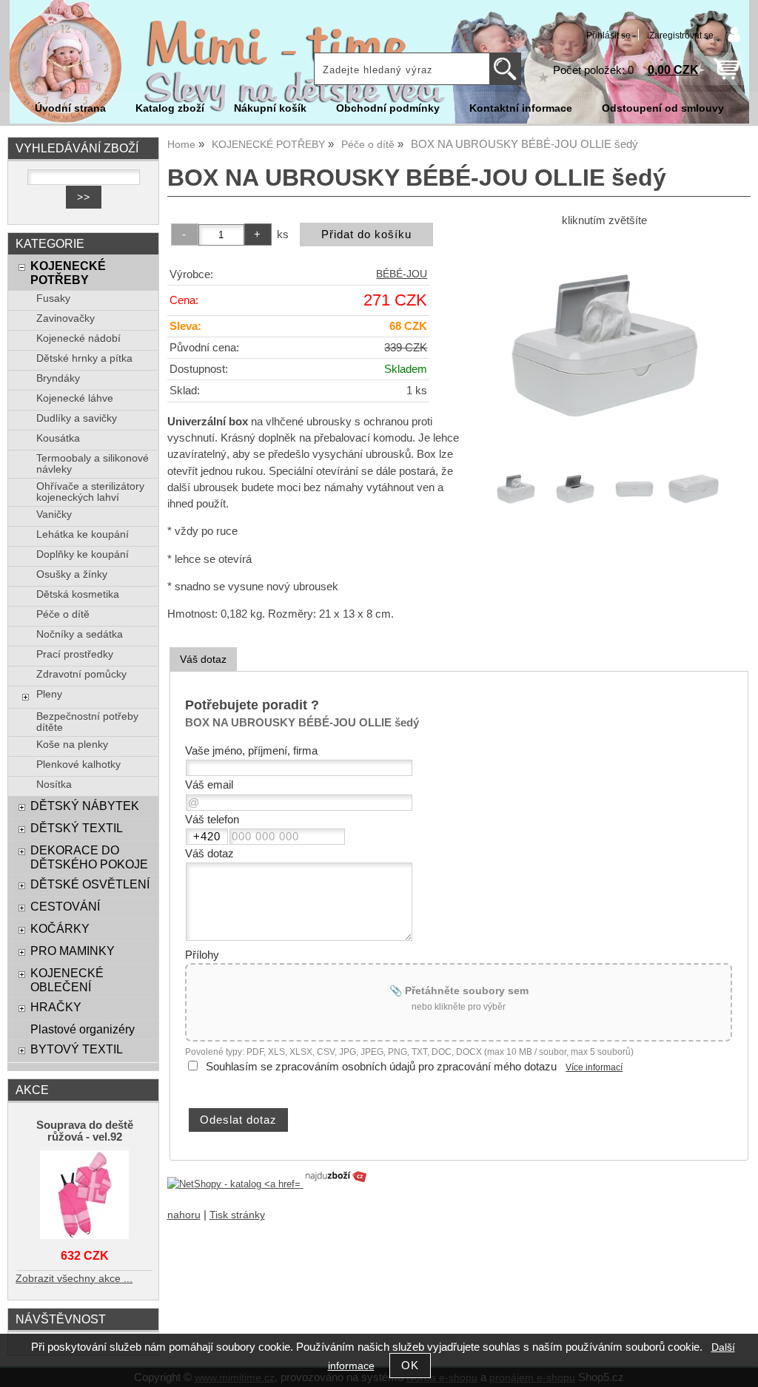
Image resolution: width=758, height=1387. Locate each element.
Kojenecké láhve (74, 398)
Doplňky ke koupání (82, 554)
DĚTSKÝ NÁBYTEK (84, 805)
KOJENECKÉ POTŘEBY (68, 272)
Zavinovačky (65, 318)
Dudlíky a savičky (76, 418)
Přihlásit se (608, 35)
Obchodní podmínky (388, 108)
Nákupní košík (270, 108)
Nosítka (54, 784)
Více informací (594, 1067)
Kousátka (58, 438)
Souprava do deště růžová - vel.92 (84, 1131)
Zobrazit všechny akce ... (74, 1278)
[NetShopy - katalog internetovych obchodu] (268, 1183)
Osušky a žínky (71, 574)
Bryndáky (58, 378)
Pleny (49, 694)
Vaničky (54, 514)
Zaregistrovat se (681, 35)
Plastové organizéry (82, 1029)
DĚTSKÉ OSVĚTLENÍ (90, 884)
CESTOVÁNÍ (65, 906)
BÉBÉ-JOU (401, 274)
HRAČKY (55, 1006)
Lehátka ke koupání (82, 534)
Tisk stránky (237, 1215)
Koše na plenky (72, 744)
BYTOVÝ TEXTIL (76, 1049)
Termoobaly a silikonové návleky (92, 464)
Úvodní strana (70, 108)
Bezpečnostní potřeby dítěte (87, 722)
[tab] (203, 659)
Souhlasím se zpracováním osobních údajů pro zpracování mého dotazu (381, 1067)
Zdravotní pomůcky (81, 674)
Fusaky (53, 298)
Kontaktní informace (520, 108)
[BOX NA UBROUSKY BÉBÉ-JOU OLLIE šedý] (605, 345)
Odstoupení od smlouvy (663, 108)
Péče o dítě (63, 614)
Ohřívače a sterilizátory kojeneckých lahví (90, 492)
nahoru (184, 1215)
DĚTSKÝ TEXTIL (76, 827)
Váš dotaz (203, 659)
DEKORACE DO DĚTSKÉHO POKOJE (89, 857)
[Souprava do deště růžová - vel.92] (84, 1195)
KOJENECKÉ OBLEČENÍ (67, 979)
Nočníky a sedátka (79, 634)
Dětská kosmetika (77, 594)
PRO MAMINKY (72, 950)
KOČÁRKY (60, 928)
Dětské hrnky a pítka (84, 358)
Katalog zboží (169, 108)
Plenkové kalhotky (78, 764)
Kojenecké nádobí (78, 338)
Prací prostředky (74, 654)
